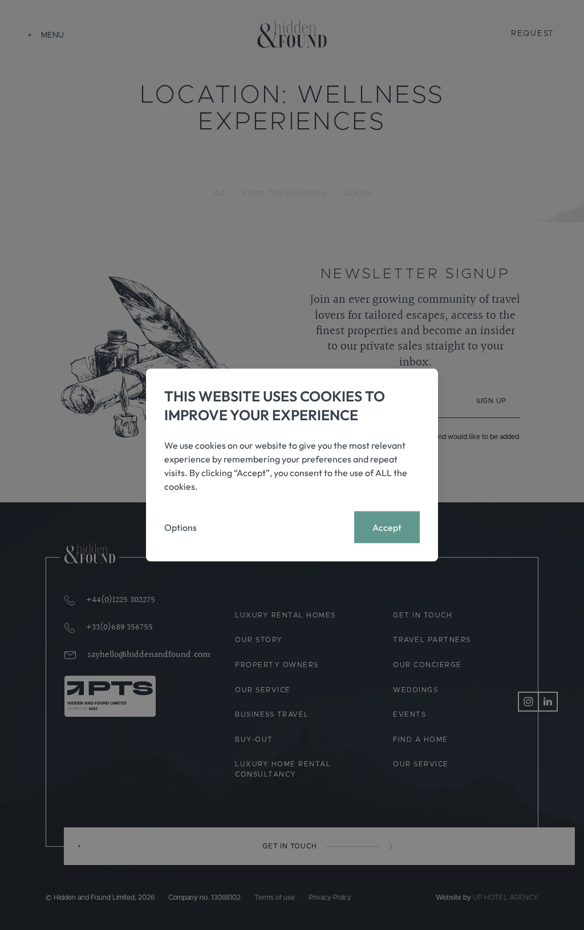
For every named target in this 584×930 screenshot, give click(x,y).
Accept (387, 527)
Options (180, 527)
